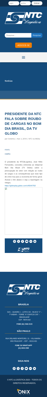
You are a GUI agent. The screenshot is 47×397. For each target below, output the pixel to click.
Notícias (9, 81)
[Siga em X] (18, 241)
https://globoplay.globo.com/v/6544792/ (20, 186)
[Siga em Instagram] (14, 241)
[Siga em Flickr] (30, 241)
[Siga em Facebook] (22, 241)
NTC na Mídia (34, 139)
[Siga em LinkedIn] (34, 241)
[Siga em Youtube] (26, 241)
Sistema (11, 139)
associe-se (23, 45)
